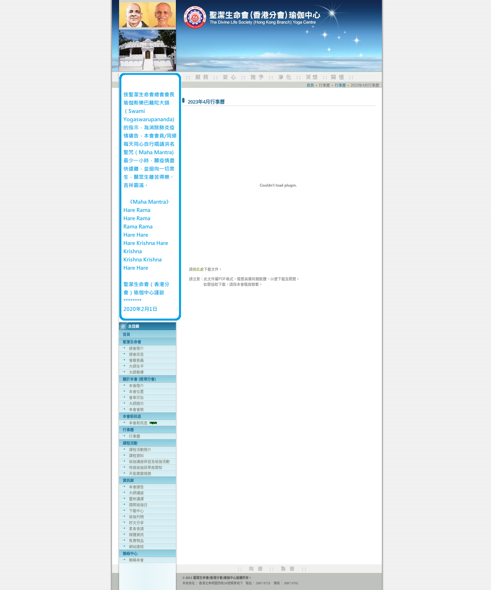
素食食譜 (136, 529)
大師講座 (136, 493)
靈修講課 (136, 499)
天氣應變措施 (140, 473)
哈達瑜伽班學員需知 (145, 467)
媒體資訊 (136, 535)
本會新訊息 (139, 423)
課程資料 (136, 455)
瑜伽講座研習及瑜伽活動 (149, 461)
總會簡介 (136, 348)
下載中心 (136, 511)
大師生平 (136, 366)
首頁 (126, 334)
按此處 (198, 269)
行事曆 (134, 436)
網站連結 (136, 546)
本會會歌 (136, 409)
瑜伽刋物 (136, 517)
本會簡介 (136, 385)
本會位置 (136, 391)
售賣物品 (136, 541)
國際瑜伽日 (138, 505)
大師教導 (136, 372)
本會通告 (136, 487)
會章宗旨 (136, 397)
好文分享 (136, 523)
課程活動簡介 (140, 449)
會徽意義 (136, 360)
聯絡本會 (136, 560)
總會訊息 (136, 354)
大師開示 (136, 403)
